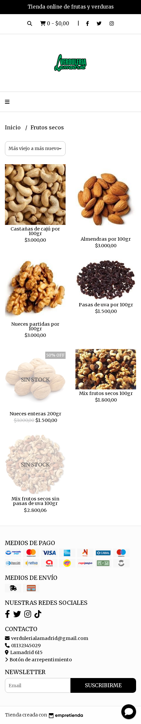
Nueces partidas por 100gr (35, 326)
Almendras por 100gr (106, 239)
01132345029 (25, 645)
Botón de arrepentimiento (40, 660)
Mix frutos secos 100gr (106, 393)
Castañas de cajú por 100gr (35, 231)
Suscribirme (103, 685)
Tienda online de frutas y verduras (71, 7)
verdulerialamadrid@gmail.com (49, 638)
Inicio (13, 127)
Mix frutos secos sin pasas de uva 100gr (35, 501)
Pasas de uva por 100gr (106, 305)
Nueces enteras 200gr (35, 414)
